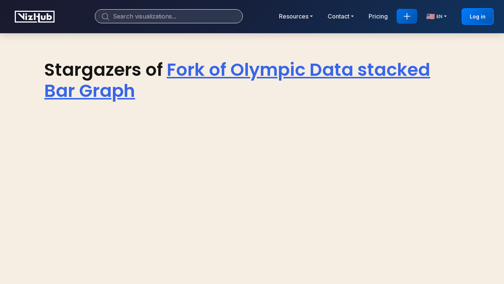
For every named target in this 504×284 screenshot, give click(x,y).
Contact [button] (338, 16)
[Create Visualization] (407, 16)
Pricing (378, 16)
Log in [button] (478, 16)
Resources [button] (293, 16)
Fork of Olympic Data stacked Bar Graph (237, 80)
